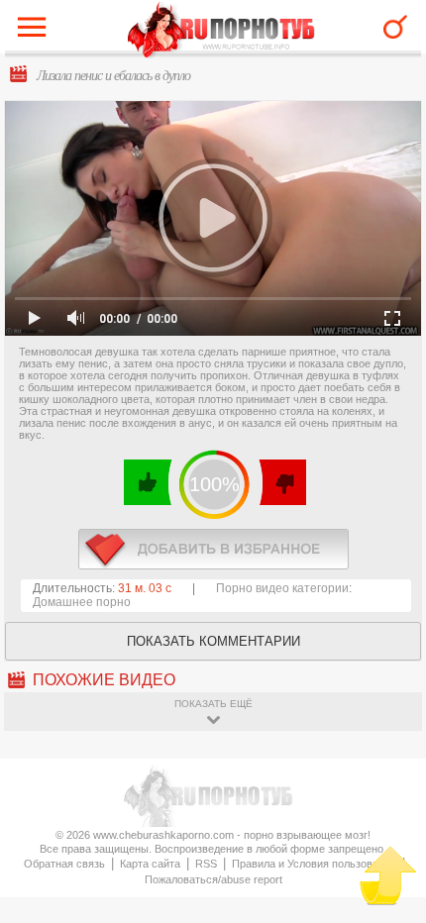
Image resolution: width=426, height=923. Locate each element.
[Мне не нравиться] (282, 482)
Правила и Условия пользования (314, 864)
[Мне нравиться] (148, 482)
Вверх (388, 876)
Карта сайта (150, 864)
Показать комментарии (213, 641)
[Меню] (36, 32)
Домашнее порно (82, 602)
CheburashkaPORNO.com (221, 31)
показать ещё (213, 703)
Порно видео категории (282, 588)
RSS (206, 864)
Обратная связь (64, 864)
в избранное (213, 549)
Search (395, 27)
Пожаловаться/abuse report (213, 879)
